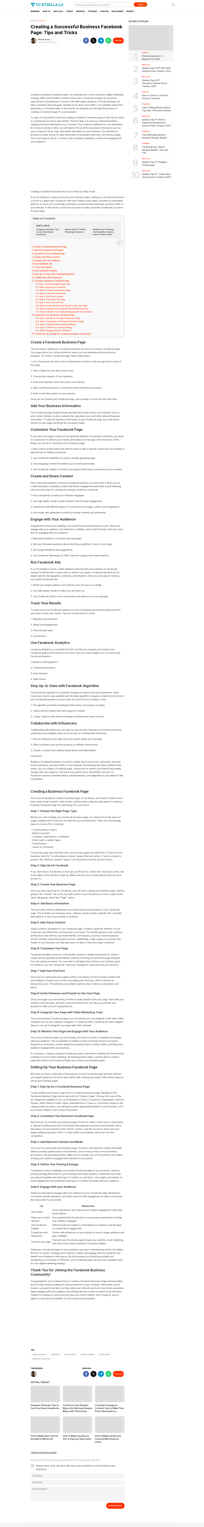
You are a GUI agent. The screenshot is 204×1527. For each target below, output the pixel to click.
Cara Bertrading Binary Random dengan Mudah (154, 136)
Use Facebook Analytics (45, 270)
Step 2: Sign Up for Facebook (52, 287)
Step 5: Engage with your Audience (55, 330)
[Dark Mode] (173, 5)
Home (33, 21)
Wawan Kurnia (44, 39)
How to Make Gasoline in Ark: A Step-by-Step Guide (77, 1437)
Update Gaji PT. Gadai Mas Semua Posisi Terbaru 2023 (156, 175)
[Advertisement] (78, 70)
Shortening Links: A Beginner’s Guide (152, 57)
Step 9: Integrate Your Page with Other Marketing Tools (63, 308)
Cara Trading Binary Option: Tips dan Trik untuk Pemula (156, 109)
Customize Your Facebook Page (49, 253)
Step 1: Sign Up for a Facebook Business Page (59, 318)
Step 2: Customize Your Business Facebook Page (62, 321)
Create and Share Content (47, 257)
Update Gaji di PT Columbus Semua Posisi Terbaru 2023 (154, 83)
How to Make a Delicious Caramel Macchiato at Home (108, 1439)
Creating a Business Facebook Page (52, 281)
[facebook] (86, 41)
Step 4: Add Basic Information (52, 293)
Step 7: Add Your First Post (51, 302)
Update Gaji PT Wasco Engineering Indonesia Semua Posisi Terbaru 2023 (156, 122)
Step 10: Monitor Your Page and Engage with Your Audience (66, 312)
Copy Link (118, 40)
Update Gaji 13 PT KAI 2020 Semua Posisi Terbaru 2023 (156, 69)
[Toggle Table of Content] (118, 242)
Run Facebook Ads (43, 264)
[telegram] (101, 41)
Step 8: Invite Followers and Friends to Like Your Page (63, 306)
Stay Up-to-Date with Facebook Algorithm (54, 274)
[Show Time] (58, 42)
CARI (140, 5)
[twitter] (93, 41)
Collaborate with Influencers (48, 277)
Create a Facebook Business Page (50, 246)
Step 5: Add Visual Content (51, 296)
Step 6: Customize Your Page (52, 299)
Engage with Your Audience (47, 260)
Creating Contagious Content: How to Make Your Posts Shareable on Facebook (109, 1409)
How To (42, 21)
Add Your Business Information (48, 250)
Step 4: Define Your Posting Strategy (56, 327)
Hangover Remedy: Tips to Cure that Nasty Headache (47, 232)
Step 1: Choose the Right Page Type (54, 284)
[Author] (34, 41)
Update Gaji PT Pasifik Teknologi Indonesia (75, 230)
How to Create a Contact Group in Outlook (155, 97)
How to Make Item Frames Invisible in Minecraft (44, 1437)
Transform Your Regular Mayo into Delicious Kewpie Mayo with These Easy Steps (77, 1409)
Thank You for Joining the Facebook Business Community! (63, 334)
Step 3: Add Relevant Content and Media (58, 324)
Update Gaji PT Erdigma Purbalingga (154, 163)
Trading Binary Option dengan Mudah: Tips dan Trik (155, 150)
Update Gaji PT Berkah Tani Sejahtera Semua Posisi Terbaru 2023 (103, 232)
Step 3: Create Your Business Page (54, 290)
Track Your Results (43, 267)
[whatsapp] (108, 41)
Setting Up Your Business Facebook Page (55, 315)
